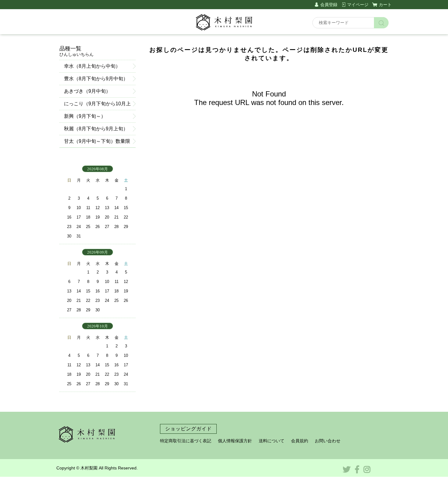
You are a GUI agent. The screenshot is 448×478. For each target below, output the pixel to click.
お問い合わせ (327, 440)
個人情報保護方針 (235, 440)
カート (385, 4)
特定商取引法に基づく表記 (185, 440)
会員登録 (328, 4)
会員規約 (299, 440)
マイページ (357, 4)
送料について (271, 440)
